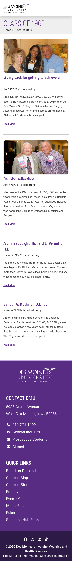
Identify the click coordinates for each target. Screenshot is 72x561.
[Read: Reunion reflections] (36, 157)
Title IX (7, 556)
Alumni (17, 447)
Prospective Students (29, 439)
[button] (25, 539)
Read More (9, 125)
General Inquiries (25, 432)
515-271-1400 (23, 425)
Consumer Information (54, 556)
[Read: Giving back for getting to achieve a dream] (36, 55)
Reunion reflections (19, 179)
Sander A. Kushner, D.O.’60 (25, 305)
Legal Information (26, 556)
